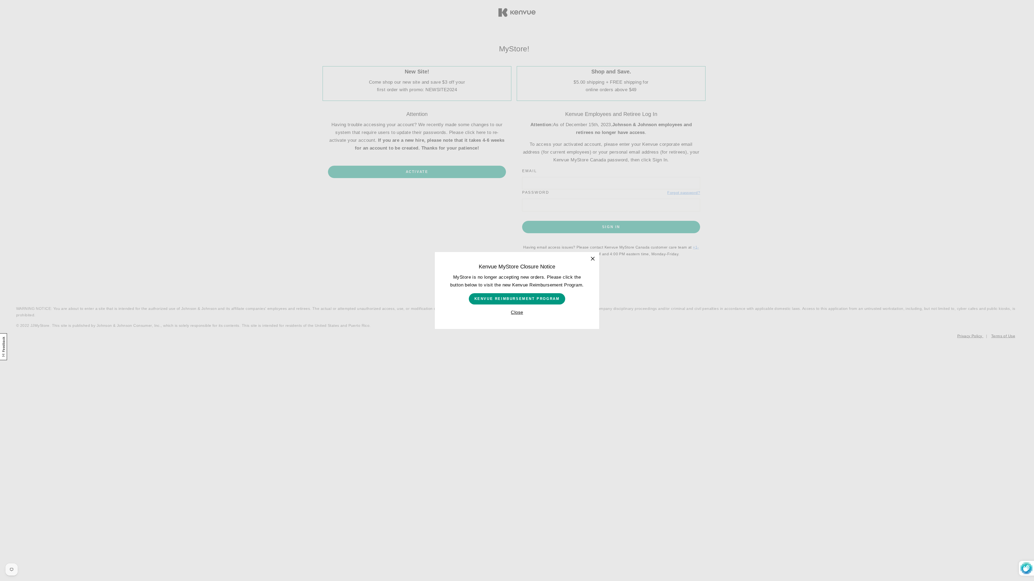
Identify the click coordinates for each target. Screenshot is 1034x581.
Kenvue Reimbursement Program (517, 299)
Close (517, 312)
